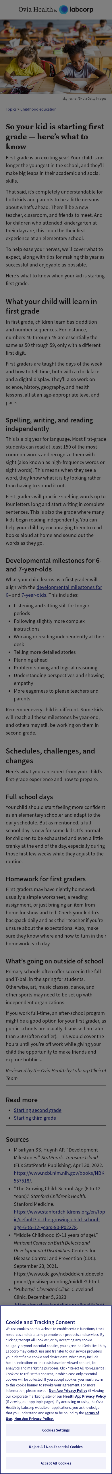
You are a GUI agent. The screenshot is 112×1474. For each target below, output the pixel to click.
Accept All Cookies (56, 1463)
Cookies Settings (56, 1430)
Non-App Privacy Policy (68, 1390)
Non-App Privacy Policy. (34, 1418)
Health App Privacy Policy (84, 1396)
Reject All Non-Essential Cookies (56, 1446)
